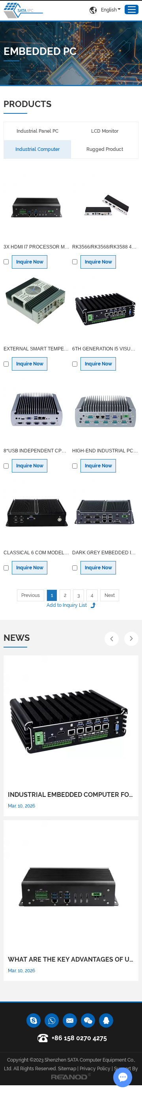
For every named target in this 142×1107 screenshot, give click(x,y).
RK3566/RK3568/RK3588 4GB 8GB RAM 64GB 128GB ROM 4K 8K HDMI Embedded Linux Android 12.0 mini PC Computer (105, 247)
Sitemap (67, 1068)
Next (110, 595)
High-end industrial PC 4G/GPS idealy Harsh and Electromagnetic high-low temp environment (105, 451)
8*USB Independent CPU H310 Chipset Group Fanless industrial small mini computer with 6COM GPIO (37, 451)
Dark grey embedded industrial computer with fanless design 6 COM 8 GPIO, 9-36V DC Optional (105, 552)
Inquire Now (29, 262)
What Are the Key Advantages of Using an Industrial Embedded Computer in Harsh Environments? (71, 959)
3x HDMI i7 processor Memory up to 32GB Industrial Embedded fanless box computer (37, 247)
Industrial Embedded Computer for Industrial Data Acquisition (71, 794)
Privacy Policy (95, 1068)
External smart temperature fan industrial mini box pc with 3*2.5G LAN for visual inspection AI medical (37, 349)
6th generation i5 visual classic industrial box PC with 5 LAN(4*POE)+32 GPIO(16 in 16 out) (105, 349)
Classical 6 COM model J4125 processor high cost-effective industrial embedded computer (37, 552)
